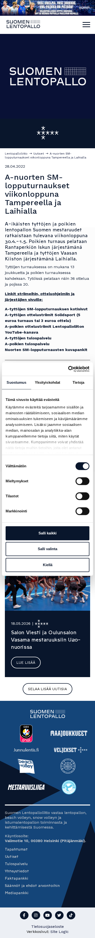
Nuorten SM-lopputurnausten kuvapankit (46, 349)
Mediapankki (16, 893)
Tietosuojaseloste (47, 926)
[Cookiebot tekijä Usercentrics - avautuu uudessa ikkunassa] (68, 369)
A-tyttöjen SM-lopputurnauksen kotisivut (46, 309)
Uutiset (12, 856)
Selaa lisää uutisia (47, 689)
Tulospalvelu (16, 863)
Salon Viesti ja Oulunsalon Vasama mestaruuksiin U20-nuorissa (46, 639)
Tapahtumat (16, 849)
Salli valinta (47, 549)
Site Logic (59, 931)
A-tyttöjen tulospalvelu (28, 338)
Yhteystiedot (17, 871)
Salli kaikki (47, 533)
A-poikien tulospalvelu (27, 344)
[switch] (82, 481)
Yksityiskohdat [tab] (47, 382)
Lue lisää (25, 662)
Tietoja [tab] (78, 382)
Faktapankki (16, 878)
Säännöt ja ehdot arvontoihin (32, 885)
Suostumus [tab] (16, 382)
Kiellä (47, 565)
